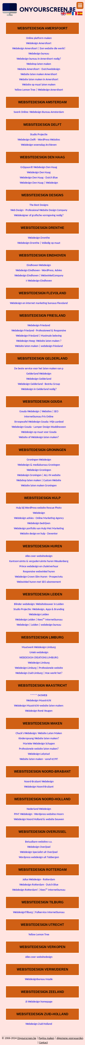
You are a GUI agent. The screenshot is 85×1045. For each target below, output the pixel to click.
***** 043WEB (38, 695)
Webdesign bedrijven (38, 523)
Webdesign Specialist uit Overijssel (39, 852)
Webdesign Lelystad (39, 754)
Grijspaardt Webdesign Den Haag (38, 167)
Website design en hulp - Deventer (39, 533)
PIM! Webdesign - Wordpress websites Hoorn (39, 814)
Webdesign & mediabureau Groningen (39, 464)
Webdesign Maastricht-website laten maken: (39, 705)
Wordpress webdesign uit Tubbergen (39, 857)
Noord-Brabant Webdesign (39, 781)
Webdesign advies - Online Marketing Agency (39, 518)
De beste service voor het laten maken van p (38, 368)
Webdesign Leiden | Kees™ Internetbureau (38, 619)
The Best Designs (38, 205)
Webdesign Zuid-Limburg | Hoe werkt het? (38, 673)
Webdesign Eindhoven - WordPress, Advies (39, 270)
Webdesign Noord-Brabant (39, 786)
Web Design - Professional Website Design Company (38, 210)
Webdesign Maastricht (38, 700)
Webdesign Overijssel (38, 847)
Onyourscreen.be (26, 1038)
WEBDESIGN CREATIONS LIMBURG (38, 657)
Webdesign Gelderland (38, 378)
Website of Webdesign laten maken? (39, 437)
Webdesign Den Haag (39, 172)
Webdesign (39, 513)
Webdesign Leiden (39, 614)
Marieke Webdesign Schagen (39, 743)
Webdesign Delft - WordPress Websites (39, 139)
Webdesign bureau (38, 53)
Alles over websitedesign (38, 556)
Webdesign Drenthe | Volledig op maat (38, 243)
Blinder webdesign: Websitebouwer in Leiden (39, 604)
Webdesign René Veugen (38, 710)
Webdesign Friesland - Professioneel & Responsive (38, 330)
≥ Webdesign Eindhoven (39, 280)
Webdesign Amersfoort (38, 43)
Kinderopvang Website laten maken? (39, 738)
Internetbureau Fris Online (38, 416)
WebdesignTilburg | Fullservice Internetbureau (38, 912)
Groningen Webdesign (39, 459)
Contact (43, 1042)
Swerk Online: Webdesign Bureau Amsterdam (39, 112)
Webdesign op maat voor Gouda (39, 432)
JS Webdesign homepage (38, 1001)
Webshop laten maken (38, 64)
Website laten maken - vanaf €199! (39, 759)
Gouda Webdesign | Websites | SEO (38, 411)
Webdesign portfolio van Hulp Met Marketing (39, 528)
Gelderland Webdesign (38, 373)
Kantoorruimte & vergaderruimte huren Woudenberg (38, 561)
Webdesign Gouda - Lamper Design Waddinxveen (39, 427)
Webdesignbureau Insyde (39, 979)
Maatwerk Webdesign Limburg (39, 647)
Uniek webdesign (38, 652)
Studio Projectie (38, 134)
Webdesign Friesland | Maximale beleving (39, 335)
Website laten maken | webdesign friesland (39, 346)
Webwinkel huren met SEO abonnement (39, 582)
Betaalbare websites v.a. (38, 841)
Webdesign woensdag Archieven (39, 144)
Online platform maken (39, 38)
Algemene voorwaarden (70, 1038)
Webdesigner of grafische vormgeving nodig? (38, 215)
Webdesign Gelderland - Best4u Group (39, 384)
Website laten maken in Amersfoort (38, 79)
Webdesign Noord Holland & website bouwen (39, 819)
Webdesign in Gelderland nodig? (39, 389)
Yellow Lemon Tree (38, 934)
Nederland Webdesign (39, 809)
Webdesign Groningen (39, 470)
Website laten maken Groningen (39, 485)
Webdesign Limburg (39, 662)
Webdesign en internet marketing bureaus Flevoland (39, 303)
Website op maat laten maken (38, 84)
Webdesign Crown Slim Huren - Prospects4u (39, 576)
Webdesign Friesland (38, 325)
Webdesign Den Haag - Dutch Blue (39, 177)
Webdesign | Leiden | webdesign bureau (39, 624)
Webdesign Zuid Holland (39, 1024)
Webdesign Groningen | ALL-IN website (38, 475)
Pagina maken (46, 1038)
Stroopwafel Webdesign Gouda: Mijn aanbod (38, 421)
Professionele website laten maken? (39, 748)
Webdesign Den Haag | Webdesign (39, 182)
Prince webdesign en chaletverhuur (38, 566)
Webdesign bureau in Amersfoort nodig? (39, 58)
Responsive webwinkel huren (39, 571)
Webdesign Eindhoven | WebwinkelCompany (38, 275)
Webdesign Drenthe (39, 237)
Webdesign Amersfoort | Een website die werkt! (38, 48)
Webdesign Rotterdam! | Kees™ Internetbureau (38, 889)
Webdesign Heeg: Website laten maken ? (38, 341)
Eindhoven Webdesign (39, 265)
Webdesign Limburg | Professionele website (39, 668)
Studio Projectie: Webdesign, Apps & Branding (38, 609)
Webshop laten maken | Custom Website (38, 480)
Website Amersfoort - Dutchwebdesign (38, 69)
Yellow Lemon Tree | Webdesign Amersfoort (39, 89)
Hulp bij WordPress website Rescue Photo (38, 507)
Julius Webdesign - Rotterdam (39, 879)
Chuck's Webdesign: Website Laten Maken (39, 733)
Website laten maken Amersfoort (39, 74)
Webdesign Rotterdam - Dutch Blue (38, 884)
